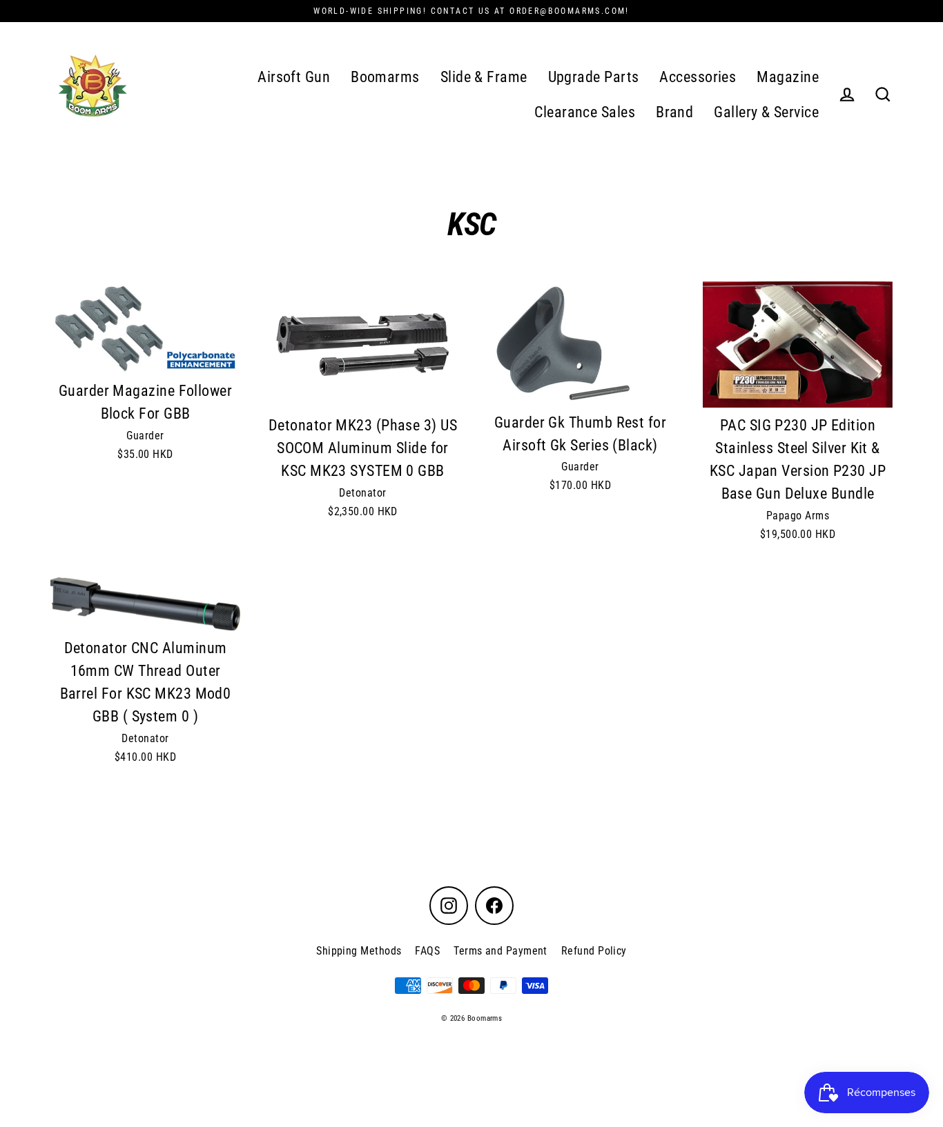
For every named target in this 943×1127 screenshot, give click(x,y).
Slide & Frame (483, 77)
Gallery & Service (766, 112)
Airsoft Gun (293, 77)
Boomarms (385, 77)
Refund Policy (594, 950)
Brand (674, 112)
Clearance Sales (584, 112)
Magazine (788, 77)
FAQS (427, 950)
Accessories (697, 77)
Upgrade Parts (593, 77)
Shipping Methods (358, 950)
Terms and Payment (500, 950)
